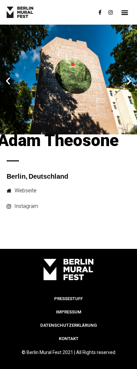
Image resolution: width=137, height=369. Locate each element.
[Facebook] (100, 12)
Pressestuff (68, 298)
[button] (124, 12)
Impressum (68, 311)
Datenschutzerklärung (68, 325)
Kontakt (68, 338)
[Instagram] (110, 12)
